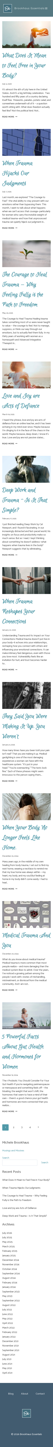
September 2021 (10, 1350)
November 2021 (10, 1346)
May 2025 (7, 1242)
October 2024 (9, 1269)
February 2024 (9, 1283)
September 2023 (11, 1292)
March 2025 (8, 1247)
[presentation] (26, 34)
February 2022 (9, 1332)
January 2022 (9, 1337)
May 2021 (7, 1368)
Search (5, 1158)
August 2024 (9, 1278)
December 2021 (10, 1341)
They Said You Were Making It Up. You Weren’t (24, 726)
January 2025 (9, 1256)
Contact (40, 1394)
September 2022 (11, 1301)
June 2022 (7, 1314)
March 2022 (8, 1328)
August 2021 (8, 1355)
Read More (9, 117)
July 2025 (7, 1237)
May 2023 (7, 1296)
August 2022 (9, 1305)
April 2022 (7, 1323)
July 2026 (7, 1233)
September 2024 (11, 1274)
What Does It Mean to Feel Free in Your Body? (24, 66)
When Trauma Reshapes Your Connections (18, 611)
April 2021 (7, 1373)
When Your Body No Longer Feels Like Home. (24, 838)
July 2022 (7, 1310)
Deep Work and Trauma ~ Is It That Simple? (24, 500)
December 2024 (10, 1260)
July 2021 (6, 1359)
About (24, 1394)
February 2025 (9, 1251)
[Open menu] (47, 8)
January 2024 (9, 1287)
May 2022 (7, 1319)
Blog (11, 1394)
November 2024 (10, 1264)
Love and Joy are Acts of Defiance (19, 1208)
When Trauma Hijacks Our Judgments (17, 173)
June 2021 (7, 1364)
